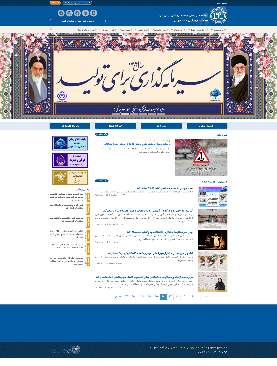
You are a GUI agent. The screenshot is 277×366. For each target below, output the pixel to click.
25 (183, 297)
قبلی (205, 297)
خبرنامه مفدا (115, 126)
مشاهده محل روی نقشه (78, 360)
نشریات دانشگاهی (70, 126)
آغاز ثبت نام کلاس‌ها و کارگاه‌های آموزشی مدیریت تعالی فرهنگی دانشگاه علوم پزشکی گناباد (147, 211)
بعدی (118, 297)
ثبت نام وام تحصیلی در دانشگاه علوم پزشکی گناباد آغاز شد (66, 207)
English (55, 2)
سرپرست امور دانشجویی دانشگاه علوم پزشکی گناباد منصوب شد (66, 219)
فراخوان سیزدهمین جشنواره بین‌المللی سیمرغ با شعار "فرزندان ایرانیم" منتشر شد (150, 253)
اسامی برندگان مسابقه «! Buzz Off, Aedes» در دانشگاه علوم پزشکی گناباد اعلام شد (66, 234)
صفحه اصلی (221, 2)
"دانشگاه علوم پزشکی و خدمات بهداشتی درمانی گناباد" (181, 347)
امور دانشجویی (160, 30)
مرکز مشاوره (142, 30)
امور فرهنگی (178, 30)
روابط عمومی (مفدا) (198, 30)
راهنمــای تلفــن (207, 126)
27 (170, 297)
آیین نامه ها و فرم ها (86, 30)
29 (156, 297)
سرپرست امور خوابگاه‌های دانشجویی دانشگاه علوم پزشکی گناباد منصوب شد (66, 246)
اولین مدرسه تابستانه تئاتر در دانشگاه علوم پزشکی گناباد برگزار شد (160, 232)
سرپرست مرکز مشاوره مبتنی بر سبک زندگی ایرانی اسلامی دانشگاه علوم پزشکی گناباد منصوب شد (144, 277)
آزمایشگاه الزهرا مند (214, 338)
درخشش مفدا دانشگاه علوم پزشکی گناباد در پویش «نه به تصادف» (136, 144)
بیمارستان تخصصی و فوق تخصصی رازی (142, 338)
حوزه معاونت (218, 30)
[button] (21, 76)
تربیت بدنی (126, 30)
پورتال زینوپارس (204, 351)
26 (177, 297)
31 (142, 297)
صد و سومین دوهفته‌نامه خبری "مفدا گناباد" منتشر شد (165, 188)
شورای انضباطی (107, 30)
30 (149, 297)
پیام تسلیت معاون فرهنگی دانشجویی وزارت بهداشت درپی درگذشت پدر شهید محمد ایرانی (66, 197)
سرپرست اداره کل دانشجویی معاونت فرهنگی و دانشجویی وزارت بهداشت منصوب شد (66, 261)
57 (126, 297)
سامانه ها (161, 126)
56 (133, 297)
